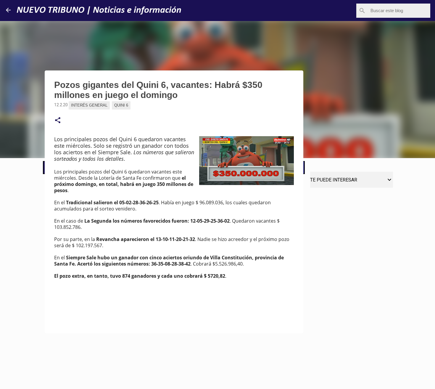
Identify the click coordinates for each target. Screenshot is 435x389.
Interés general (89, 105)
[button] (57, 120)
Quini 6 (121, 105)
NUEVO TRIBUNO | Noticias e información (99, 10)
